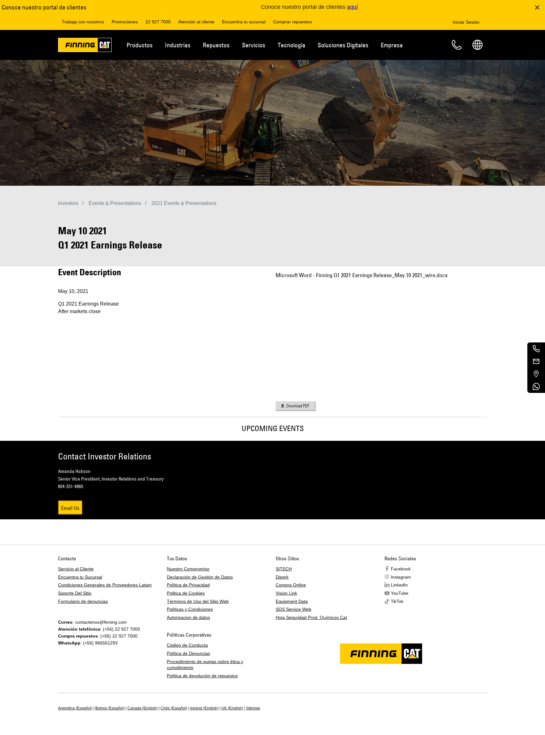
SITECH (284, 568)
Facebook (401, 568)
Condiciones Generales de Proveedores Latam (105, 584)
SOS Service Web (293, 609)
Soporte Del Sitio (74, 593)
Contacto (457, 45)
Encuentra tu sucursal (244, 21)
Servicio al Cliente (76, 568)
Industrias (177, 45)
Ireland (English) (204, 708)
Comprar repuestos (292, 21)
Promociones (125, 21)
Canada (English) (142, 708)
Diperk (282, 577)
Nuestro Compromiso (188, 568)
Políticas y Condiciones (190, 609)
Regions (477, 45)
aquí (352, 7)
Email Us (70, 508)
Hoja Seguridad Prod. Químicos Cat (311, 617)
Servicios (253, 45)
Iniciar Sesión (466, 22)
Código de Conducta (187, 645)
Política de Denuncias (188, 653)
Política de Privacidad (188, 584)
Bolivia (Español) (110, 708)
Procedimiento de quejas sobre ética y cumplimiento (205, 664)
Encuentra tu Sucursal (80, 577)
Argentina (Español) (75, 708)
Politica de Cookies (186, 593)
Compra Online (291, 584)
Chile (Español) (174, 708)
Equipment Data (292, 601)
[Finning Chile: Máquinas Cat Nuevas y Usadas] (85, 46)
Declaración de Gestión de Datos (200, 577)
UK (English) (232, 708)
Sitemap (253, 708)
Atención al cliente (196, 21)
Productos (139, 45)
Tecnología (291, 45)
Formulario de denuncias (83, 601)
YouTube (399, 593)
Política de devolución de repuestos (202, 675)
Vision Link (286, 593)
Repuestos (216, 45)
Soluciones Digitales (343, 45)
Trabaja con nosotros (83, 21)
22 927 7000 (158, 21)
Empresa (392, 45)
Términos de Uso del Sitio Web (198, 601)
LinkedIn (399, 584)
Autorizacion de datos (188, 617)
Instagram (401, 577)
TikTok (397, 601)
